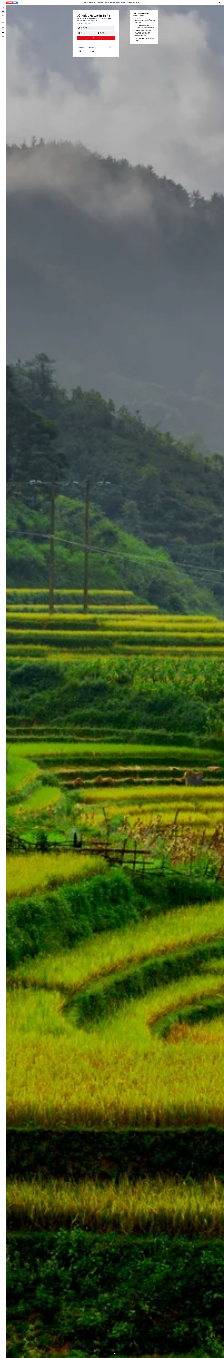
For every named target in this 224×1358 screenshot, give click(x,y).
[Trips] (3, 28)
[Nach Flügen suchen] (3, 8)
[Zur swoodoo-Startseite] (12, 2)
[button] (3, 3)
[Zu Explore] (3, 23)
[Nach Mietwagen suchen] (3, 15)
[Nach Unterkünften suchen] (3, 11)
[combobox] (84, 24)
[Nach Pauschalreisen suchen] (3, 19)
